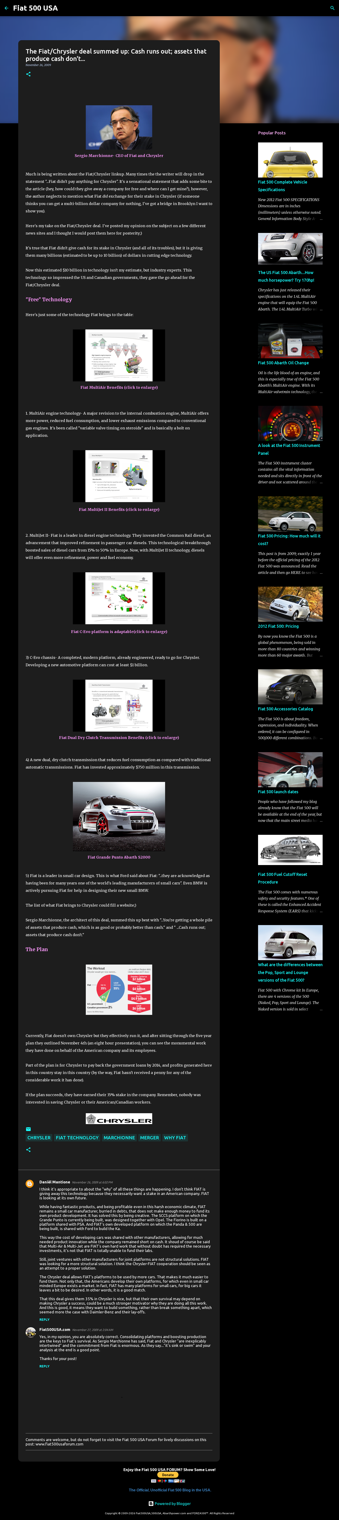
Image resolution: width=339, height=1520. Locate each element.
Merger (149, 1137)
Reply (44, 1319)
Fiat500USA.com (54, 1329)
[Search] (64, 8)
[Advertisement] (243, 199)
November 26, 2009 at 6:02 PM (92, 1182)
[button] (28, 74)
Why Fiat (175, 1137)
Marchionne (119, 1137)
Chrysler (39, 1137)
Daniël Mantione (54, 1182)
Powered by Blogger (172, 1503)
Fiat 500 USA (35, 8)
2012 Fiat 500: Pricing (278, 626)
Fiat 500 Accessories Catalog (285, 708)
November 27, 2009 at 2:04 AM (92, 1329)
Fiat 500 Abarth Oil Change (283, 362)
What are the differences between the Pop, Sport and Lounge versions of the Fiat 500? (290, 972)
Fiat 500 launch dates (278, 791)
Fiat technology (77, 1137)
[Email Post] (28, 1130)
